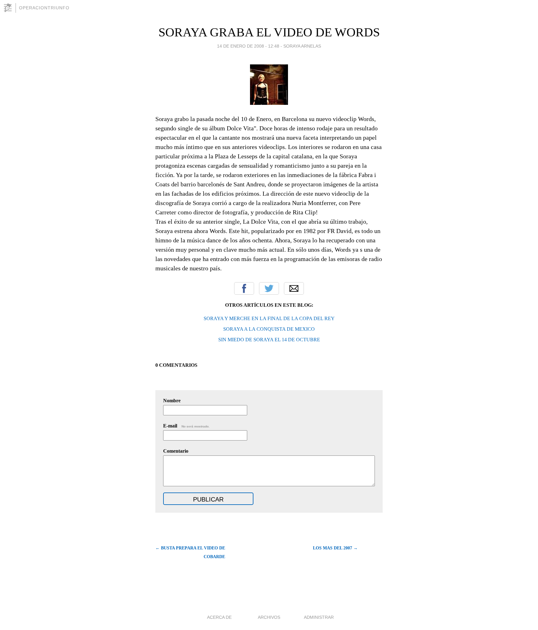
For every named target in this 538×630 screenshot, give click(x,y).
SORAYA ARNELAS (302, 46)
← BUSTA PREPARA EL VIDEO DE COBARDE (190, 552)
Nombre (172, 400)
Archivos (269, 617)
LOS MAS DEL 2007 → (335, 548)
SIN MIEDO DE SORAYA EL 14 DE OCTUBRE (269, 339)
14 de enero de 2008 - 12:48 (248, 46)
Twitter (269, 288)
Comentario (175, 451)
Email (294, 288)
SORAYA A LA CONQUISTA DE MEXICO (269, 329)
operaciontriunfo (44, 7)
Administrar (319, 617)
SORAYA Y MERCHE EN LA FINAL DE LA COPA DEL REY (269, 318)
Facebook (244, 288)
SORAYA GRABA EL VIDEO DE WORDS (269, 32)
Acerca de (219, 617)
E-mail (186, 425)
